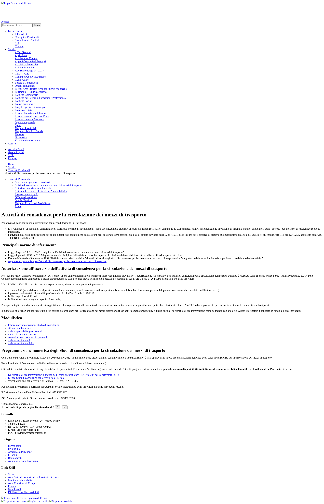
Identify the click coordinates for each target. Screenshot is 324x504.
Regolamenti (15, 458)
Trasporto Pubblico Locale (29, 131)
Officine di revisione (26, 197)
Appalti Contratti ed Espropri (30, 61)
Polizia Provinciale (25, 104)
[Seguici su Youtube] (61, 501)
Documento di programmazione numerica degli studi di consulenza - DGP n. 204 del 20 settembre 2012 (63, 374)
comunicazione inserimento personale (28, 337)
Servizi (12, 49)
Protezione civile (24, 110)
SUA (11, 155)
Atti (17, 43)
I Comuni (13, 454)
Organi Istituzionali (25, 85)
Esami (18, 206)
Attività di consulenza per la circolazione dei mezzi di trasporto (48, 185)
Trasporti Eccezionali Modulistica (32, 203)
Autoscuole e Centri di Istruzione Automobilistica (41, 191)
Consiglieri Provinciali (27, 37)
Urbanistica (21, 137)
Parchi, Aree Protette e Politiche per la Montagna (41, 88)
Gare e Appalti (16, 152)
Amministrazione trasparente (23, 461)
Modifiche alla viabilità (20, 480)
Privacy (12, 486)
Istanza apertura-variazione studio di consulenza (33, 325)
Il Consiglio (14, 448)
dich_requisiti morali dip (21, 343)
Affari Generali (23, 52)
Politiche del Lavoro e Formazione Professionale (40, 97)
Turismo (19, 134)
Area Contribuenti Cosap (21, 483)
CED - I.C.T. (22, 73)
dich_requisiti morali (19, 340)
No (64, 407)
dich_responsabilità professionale (25, 331)
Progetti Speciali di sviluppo (30, 107)
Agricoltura (21, 55)
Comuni (19, 46)
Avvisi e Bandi (16, 149)
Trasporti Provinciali (25, 128)
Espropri (12, 158)
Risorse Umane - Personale (29, 119)
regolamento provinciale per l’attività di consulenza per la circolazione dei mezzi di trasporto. (57, 261)
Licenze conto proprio (26, 194)
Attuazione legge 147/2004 (29, 70)
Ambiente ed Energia (26, 58)
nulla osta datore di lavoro (22, 334)
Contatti (12, 143)
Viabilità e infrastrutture (27, 140)
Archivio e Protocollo (26, 64)
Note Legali (14, 489)
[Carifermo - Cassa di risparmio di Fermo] (162, 498)
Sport (18, 125)
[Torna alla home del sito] (162, 10)
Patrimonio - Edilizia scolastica (31, 91)
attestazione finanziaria (20, 328)
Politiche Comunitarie (26, 94)
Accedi (5, 21)
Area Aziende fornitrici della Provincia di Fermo (33, 477)
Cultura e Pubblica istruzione (30, 76)
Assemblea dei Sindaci (27, 40)
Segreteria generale (25, 122)
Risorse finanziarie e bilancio (30, 113)
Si (58, 407)
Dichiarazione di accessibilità (23, 492)
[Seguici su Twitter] (38, 501)
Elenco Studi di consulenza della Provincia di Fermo (36, 377)
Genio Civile (22, 79)
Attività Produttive (24, 67)
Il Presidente (21, 34)
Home (11, 164)
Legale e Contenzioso (26, 82)
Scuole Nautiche (23, 200)
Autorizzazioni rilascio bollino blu (33, 188)
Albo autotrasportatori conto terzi (32, 182)
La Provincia (15, 31)
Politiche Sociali (23, 101)
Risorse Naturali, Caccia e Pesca (32, 116)
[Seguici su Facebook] (13, 501)
